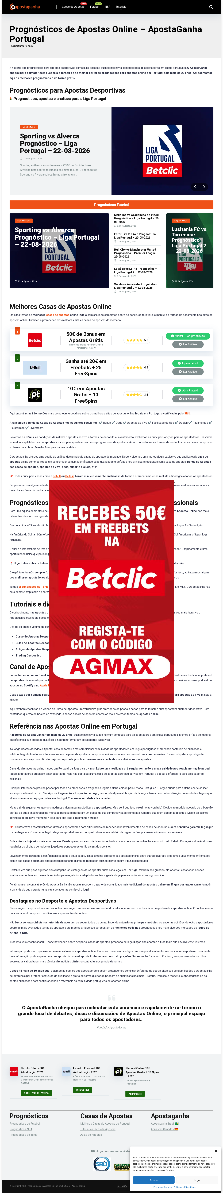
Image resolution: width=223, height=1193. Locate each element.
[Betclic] (111, 596)
